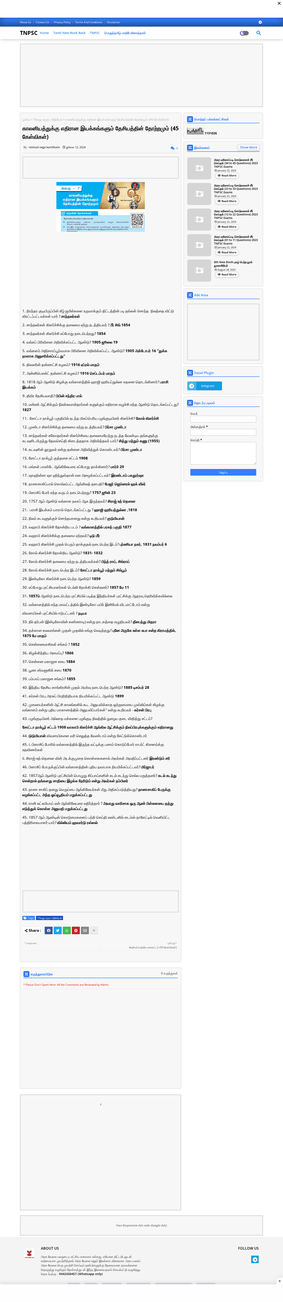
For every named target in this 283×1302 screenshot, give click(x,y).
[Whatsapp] (67, 930)
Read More (229, 175)
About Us (26, 22)
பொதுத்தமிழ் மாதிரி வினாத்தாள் (125, 33)
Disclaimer (113, 22)
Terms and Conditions (89, 22)
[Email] (85, 930)
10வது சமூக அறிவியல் (48, 119)
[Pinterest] (76, 930)
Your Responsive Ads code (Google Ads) (141, 1225)
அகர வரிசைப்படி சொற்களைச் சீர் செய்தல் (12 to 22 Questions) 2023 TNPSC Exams (236, 214)
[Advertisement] (141, 75)
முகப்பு (26, 119)
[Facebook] (49, 930)
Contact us (43, 22)
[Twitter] (58, 930)
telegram (207, 386)
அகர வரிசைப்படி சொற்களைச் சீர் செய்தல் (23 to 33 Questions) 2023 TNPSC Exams (236, 189)
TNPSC (29, 32)
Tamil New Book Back (69, 33)
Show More (248, 147)
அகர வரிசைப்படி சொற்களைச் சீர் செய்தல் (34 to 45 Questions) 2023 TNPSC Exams (236, 163)
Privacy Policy (62, 22)
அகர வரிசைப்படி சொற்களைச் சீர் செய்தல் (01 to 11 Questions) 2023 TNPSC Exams (236, 240)
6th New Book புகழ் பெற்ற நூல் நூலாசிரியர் (233, 263)
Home (44, 33)
